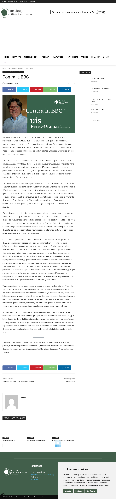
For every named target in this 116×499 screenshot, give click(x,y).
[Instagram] (106, 1)
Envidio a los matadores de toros (63, 440)
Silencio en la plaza (8, 440)
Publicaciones (12, 69)
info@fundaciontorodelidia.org (42, 474)
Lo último (5, 72)
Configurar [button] (91, 491)
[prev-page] (3, 445)
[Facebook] (103, 1)
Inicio (4, 69)
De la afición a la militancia (36, 440)
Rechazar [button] (79, 491)
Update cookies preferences (3, 494)
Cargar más (96, 120)
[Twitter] (109, 1)
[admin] (3, 83)
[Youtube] (112, 1)
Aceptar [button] (68, 491)
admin (9, 83)
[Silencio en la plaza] (13, 431)
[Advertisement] (58, 37)
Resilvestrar (70, 381)
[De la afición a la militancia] (38, 431)
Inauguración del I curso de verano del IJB (18, 381)
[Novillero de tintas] (85, 112)
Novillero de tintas (97, 110)
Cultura (20, 69)
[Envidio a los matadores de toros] (63, 431)
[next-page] (7, 445)
